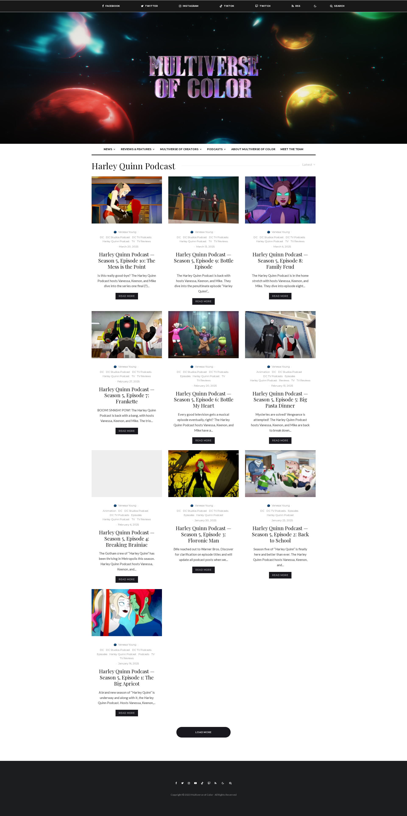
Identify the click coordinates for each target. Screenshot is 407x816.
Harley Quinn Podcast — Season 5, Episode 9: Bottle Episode (203, 260)
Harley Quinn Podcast (116, 241)
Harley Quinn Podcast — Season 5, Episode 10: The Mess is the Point (126, 260)
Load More (203, 732)
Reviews (284, 380)
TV (133, 241)
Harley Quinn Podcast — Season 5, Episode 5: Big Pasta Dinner (280, 399)
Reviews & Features (136, 149)
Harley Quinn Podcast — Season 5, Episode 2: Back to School (280, 534)
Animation (263, 371)
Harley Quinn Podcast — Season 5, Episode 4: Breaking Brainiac (127, 538)
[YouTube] (195, 783)
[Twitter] (182, 783)
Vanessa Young (127, 231)
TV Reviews (144, 241)
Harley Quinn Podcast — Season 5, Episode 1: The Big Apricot (127, 677)
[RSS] (215, 783)
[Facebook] (176, 783)
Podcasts (215, 149)
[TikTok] (202, 783)
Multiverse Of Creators (179, 149)
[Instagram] (189, 783)
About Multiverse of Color (253, 149)
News (108, 149)
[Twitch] (209, 783)
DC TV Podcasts (141, 237)
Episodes (185, 376)
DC (102, 237)
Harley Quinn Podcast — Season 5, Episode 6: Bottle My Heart (203, 399)
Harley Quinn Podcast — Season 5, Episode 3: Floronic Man (203, 534)
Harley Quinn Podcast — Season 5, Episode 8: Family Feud (280, 260)
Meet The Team (291, 149)
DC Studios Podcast (118, 237)
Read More (127, 296)
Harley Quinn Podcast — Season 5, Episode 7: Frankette (127, 395)
